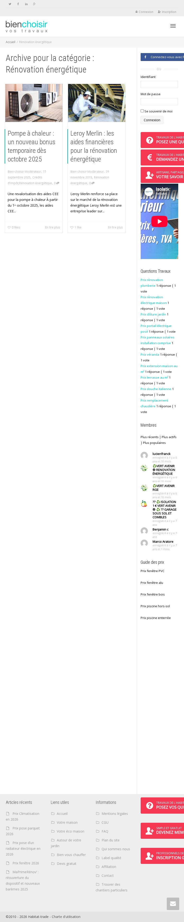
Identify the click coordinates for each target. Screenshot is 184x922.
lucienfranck (162, 454)
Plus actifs (169, 437)
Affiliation (109, 866)
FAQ (105, 831)
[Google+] (34, 4)
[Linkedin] (26, 4)
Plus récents (150, 437)
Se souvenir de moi (158, 111)
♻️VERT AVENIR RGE (164, 488)
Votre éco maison (70, 831)
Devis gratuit (66, 863)
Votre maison (67, 822)
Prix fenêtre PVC (152, 571)
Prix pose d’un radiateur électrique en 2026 (23, 848)
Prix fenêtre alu (152, 582)
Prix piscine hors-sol (155, 606)
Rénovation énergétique (35, 183)
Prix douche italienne (156, 389)
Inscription (169, 12)
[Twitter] (10, 4)
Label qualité (111, 858)
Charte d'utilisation (66, 916)
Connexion (146, 12)
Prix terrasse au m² (154, 377)
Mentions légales (115, 813)
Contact (108, 875)
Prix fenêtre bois (153, 594)
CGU (105, 822)
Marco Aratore (163, 541)
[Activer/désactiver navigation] (173, 26)
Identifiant (148, 77)
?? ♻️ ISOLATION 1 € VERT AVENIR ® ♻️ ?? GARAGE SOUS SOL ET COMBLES (165, 509)
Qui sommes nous (116, 849)
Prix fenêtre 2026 (25, 863)
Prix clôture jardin (153, 314)
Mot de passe (151, 94)
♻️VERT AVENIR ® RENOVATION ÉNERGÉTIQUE (164, 470)
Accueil (10, 42)
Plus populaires (154, 443)
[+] (34, 103)
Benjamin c (160, 529)
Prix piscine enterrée (156, 618)
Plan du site (111, 840)
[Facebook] (18, 4)
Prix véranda (150, 354)
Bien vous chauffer (71, 854)
